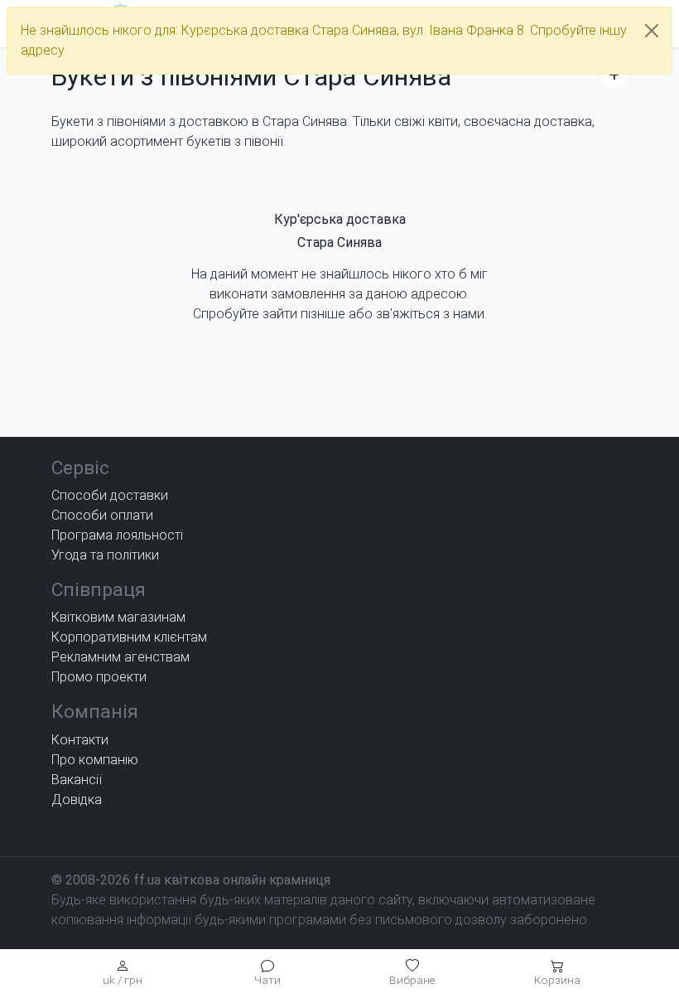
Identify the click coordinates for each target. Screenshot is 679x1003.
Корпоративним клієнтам (129, 637)
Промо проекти (99, 677)
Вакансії (76, 779)
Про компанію (94, 760)
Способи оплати (102, 515)
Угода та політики (105, 555)
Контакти (79, 740)
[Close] (652, 30)
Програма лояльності (117, 535)
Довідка (76, 799)
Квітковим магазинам (118, 617)
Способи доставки (109, 495)
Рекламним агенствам (120, 657)
